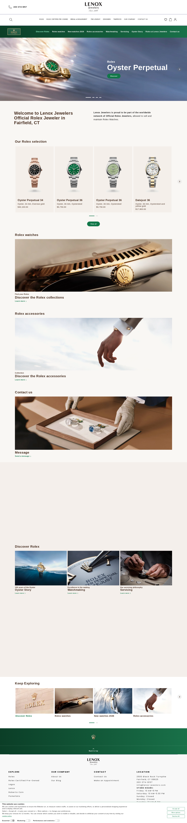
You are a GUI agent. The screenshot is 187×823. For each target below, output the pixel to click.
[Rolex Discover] (13, 31)
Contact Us (100, 776)
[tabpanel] (93, 69)
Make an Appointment (106, 780)
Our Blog (56, 780)
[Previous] (7, 69)
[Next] (179, 69)
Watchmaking (112, 32)
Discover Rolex (42, 32)
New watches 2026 (76, 32)
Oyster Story (137, 32)
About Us (56, 776)
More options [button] (176, 812)
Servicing (125, 32)
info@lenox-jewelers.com (151, 785)
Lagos (12, 784)
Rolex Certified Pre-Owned (24, 780)
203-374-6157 (20, 7)
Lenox (12, 788)
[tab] (88, 97)
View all (93, 224)
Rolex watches (58, 32)
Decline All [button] (176, 816)
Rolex (12, 776)
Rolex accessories (95, 32)
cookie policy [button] (7, 816)
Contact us (175, 32)
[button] (11, 19)
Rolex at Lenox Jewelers (156, 32)
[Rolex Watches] (169, 7)
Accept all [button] (175, 809)
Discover (113, 76)
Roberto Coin (16, 792)
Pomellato (14, 796)
